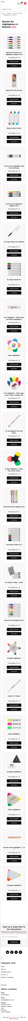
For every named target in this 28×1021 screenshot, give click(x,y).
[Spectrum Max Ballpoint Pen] (14, 610)
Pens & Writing (17, 13)
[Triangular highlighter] (14, 875)
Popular (9, 13)
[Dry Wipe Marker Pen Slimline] (14, 231)
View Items (14, 65)
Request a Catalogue (7, 977)
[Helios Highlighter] (14, 345)
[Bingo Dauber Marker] (14, 118)
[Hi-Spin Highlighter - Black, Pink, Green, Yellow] (14, 458)
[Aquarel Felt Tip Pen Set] (14, 80)
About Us (3, 969)
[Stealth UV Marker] (14, 685)
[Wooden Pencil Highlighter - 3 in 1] (14, 837)
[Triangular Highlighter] (14, 761)
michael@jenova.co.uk (7, 1000)
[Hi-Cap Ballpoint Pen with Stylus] (14, 420)
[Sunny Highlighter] (14, 723)
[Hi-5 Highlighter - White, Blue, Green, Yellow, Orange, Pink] (14, 383)
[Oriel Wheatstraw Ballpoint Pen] (14, 496)
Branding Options (6, 972)
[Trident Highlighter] (14, 799)
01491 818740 (5, 995)
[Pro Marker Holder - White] (14, 572)
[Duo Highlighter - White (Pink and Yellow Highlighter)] (14, 307)
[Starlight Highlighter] (14, 648)
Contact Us (4, 974)
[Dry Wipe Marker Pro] (14, 269)
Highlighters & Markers (10, 15)
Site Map (3, 985)
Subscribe (14, 942)
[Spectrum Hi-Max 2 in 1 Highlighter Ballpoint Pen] (14, 42)
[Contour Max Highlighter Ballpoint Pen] (14, 193)
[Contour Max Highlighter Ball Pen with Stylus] (14, 156)
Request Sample (14, 61)
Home (3, 13)
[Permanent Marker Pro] (14, 534)
